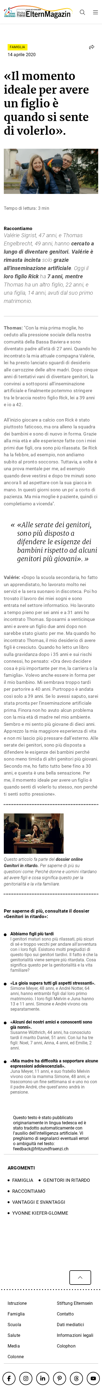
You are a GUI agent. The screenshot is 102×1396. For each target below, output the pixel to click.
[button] (91, 47)
